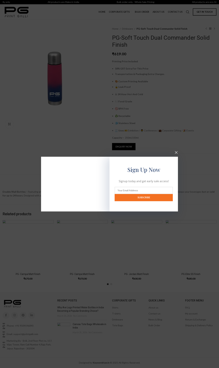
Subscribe (144, 197)
